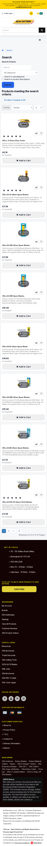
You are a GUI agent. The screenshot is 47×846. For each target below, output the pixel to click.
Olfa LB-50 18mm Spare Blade (15, 347)
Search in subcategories (14, 77)
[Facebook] (4, 698)
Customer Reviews (9, 628)
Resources (6, 646)
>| (19, 531)
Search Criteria (9, 62)
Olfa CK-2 (23, 766)
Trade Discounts (8, 655)
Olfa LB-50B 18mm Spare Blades (16, 397)
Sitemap (5, 619)
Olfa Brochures (8, 651)
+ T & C (5, 734)
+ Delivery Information (11, 743)
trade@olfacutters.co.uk (23, 7)
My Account (7, 606)
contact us (28, 799)
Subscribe (19, 589)
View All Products (9, 624)
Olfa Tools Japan (9, 682)
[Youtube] (11, 698)
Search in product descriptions (17, 79)
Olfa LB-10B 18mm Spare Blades (16, 245)
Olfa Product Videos (10, 633)
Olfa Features (7, 761)
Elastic (12, 764)
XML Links (6, 669)
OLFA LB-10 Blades (9, 664)
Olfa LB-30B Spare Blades (13, 296)
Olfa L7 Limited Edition (16, 772)
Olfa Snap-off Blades (10, 769)
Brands (5, 610)
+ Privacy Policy (8, 730)
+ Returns (6, 748)
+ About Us (6, 725)
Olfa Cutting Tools (9, 660)
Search (9, 50)
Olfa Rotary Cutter (28, 769)
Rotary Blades (21, 761)
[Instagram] (23, 698)
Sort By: (7, 107)
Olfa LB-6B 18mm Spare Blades (15, 448)
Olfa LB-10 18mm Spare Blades (15, 195)
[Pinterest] (17, 698)
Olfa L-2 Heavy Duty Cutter (13, 140)
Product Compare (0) (15, 100)
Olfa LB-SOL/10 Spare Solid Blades (17, 502)
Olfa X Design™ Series (26, 764)
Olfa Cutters (34, 766)
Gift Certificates (8, 615)
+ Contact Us (7, 739)
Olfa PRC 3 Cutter (9, 678)
